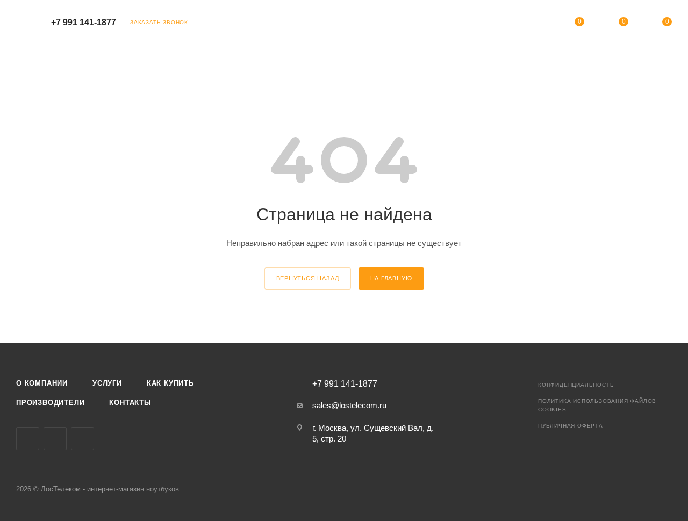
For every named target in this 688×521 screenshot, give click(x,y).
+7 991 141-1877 (83, 22)
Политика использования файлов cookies (597, 405)
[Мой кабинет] (536, 24)
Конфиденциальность (576, 385)
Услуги (107, 383)
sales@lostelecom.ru (349, 405)
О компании (42, 383)
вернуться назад (307, 278)
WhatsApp (82, 438)
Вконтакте (27, 438)
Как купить (170, 383)
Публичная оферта (570, 426)
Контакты (130, 403)
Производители (50, 403)
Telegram (55, 438)
